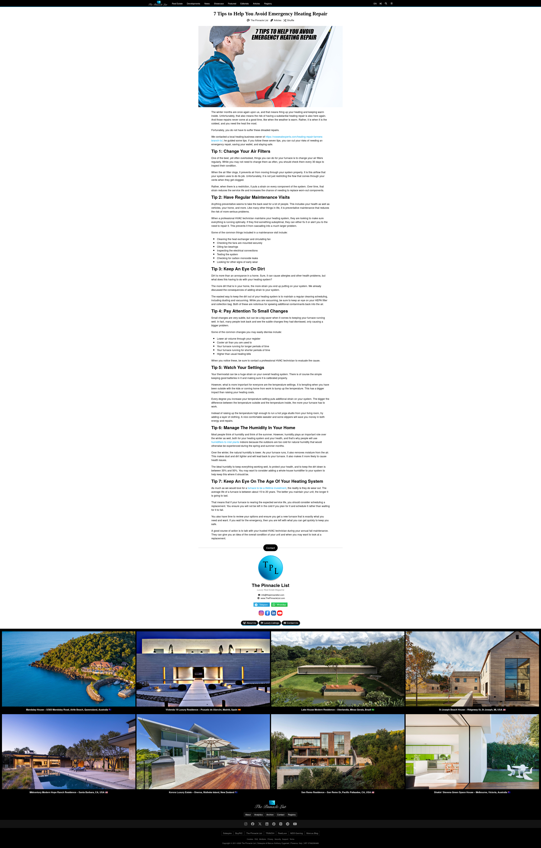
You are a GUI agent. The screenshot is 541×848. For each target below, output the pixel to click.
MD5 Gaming (296, 833)
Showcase (219, 3)
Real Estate (177, 3)
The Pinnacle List (259, 20)
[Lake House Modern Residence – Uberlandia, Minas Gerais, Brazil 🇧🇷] (337, 705)
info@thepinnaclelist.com (272, 594)
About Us (251, 622)
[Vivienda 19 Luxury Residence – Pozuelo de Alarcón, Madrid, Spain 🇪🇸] (203, 705)
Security (278, 839)
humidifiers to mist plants (225, 442)
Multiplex (262, 839)
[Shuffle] (380, 3)
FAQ (256, 839)
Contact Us (292, 622)
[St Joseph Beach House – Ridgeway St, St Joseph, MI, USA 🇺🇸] (472, 705)
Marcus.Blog (312, 833)
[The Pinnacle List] (270, 804)
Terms (292, 839)
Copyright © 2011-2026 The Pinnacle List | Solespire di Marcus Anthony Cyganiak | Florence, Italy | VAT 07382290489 (270, 843)
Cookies (250, 839)
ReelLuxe (282, 833)
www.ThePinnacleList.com (273, 598)
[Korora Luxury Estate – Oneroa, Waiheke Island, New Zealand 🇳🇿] (203, 788)
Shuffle (290, 20)
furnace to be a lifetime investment (267, 488)
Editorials (244, 3)
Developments (193, 3)
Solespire (227, 833)
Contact (280, 814)
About (248, 814)
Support (285, 839)
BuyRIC (239, 833)
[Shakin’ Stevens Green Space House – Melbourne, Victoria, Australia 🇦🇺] (472, 788)
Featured (232, 3)
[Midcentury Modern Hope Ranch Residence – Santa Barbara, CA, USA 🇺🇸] (68, 788)
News (207, 3)
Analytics (258, 814)
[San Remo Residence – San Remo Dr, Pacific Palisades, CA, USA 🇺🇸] (337, 788)
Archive (269, 814)
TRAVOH (270, 833)
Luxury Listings (271, 622)
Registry (268, 3)
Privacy (270, 839)
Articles (256, 3)
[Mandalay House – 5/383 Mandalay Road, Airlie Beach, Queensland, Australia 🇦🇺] (68, 705)
